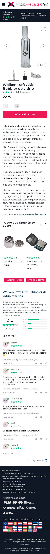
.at (10, 523)
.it (35, 527)
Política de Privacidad (35, 539)
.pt (10, 530)
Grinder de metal (13, 261)
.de (10, 527)
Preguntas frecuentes (12, 479)
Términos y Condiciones (15, 539)
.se (30, 530)
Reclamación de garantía (13, 489)
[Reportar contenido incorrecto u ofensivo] (46, 363)
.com (5, 523)
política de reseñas (11, 315)
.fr (5, 527)
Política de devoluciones (13, 484)
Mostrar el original (31, 359)
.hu (25, 527)
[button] (43, 29)
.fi (39, 523)
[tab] (25, 294)
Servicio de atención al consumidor (18, 492)
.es (25, 530)
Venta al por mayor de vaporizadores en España (24, 476)
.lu (39, 527)
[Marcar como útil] (36, 363)
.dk (30, 523)
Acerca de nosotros (11, 471)
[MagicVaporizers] (24, 4)
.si (20, 530)
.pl (5, 530)
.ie (30, 527)
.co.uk (35, 530)
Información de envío (12, 481)
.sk (15, 530)
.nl (20, 527)
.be (15, 523)
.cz (25, 523)
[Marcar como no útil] (41, 363)
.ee (35, 523)
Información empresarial (13, 487)
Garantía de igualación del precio (17, 473)
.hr (20, 523)
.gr (15, 527)
